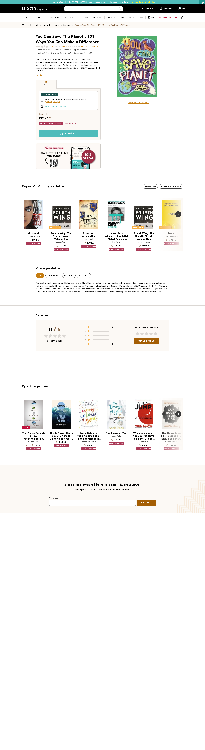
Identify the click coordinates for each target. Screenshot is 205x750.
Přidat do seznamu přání (138, 103)
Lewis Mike (144, 442)
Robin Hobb (88, 239)
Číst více (39, 75)
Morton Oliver (33, 442)
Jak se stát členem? (70, 124)
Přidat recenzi (146, 341)
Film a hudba (97, 17)
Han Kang (116, 242)
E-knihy (39, 17)
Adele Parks (116, 436)
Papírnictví (111, 17)
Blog (141, 17)
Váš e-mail (53, 498)
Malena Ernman (171, 442)
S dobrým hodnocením (171, 186)
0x (52, 46)
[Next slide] (164, 66)
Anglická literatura (63, 25)
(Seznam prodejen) (52, 102)
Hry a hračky (83, 17)
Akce (153, 17)
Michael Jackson (33, 236)
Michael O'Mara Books (90, 46)
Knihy (27, 17)
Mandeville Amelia (89, 442)
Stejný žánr (150, 186)
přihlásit (146, 503)
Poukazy (70, 17)
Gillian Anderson (171, 236)
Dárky (121, 17)
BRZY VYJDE (55, 228)
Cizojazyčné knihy (43, 25)
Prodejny (131, 17)
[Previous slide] (110, 66)
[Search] (119, 8)
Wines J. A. (65, 46)
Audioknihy (54, 17)
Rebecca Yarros (61, 242)
